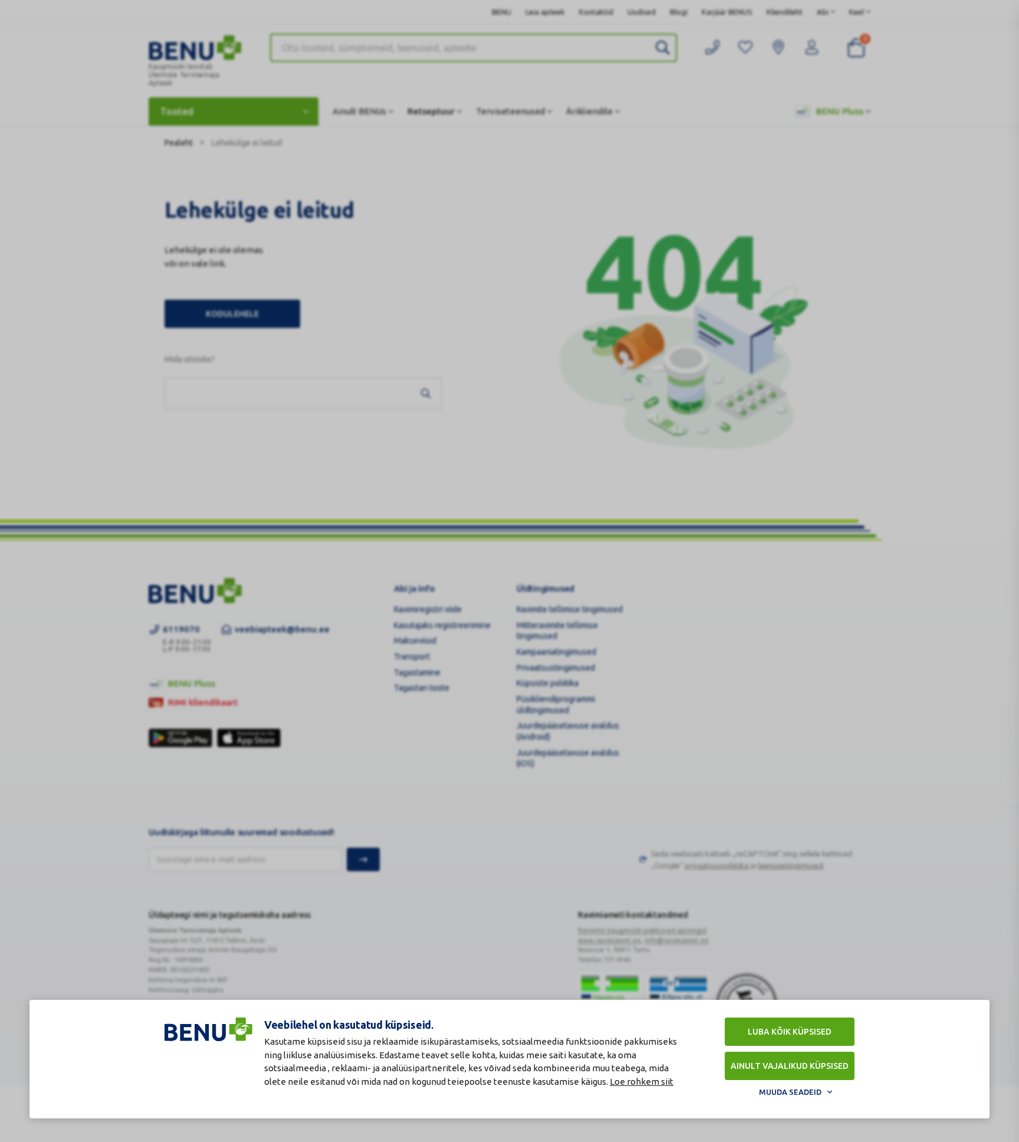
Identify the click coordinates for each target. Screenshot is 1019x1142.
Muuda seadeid (790, 1092)
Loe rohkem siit (641, 1082)
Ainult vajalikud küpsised (790, 1066)
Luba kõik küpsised (789, 1031)
